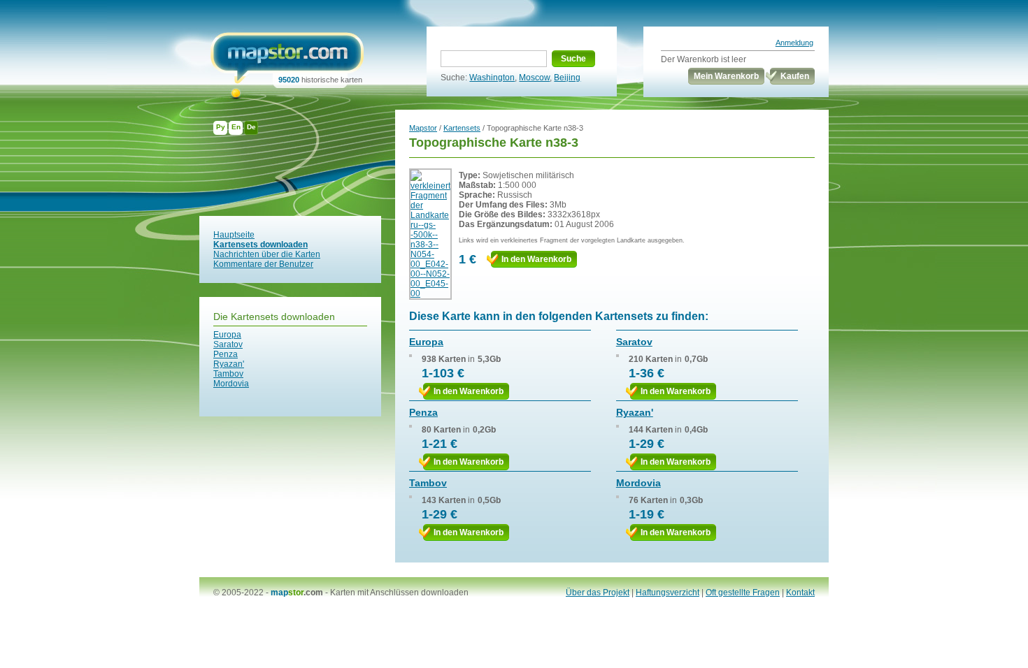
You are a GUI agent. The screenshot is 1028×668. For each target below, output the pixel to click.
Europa (227, 335)
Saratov (228, 344)
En (236, 127)
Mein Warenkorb (726, 76)
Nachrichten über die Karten (266, 254)
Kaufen (794, 76)
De (251, 127)
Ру (220, 127)
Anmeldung (794, 42)
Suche (573, 59)
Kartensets (461, 128)
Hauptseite (234, 235)
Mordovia (231, 384)
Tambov (228, 374)
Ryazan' (228, 364)
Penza (225, 354)
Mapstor (423, 128)
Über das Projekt (597, 592)
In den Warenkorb (536, 259)
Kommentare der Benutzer (263, 264)
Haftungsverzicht (667, 592)
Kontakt (800, 592)
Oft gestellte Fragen (743, 592)
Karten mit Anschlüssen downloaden (399, 592)
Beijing (567, 77)
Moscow (534, 77)
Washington (492, 77)
